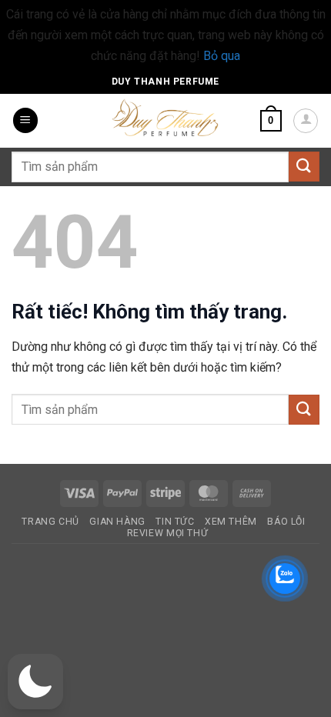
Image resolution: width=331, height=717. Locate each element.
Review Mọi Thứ (168, 533)
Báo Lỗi (286, 521)
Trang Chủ (50, 521)
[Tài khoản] (305, 120)
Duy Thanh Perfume (165, 81)
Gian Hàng (117, 521)
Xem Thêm (231, 521)
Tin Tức (174, 521)
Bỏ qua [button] (221, 55)
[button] (25, 120)
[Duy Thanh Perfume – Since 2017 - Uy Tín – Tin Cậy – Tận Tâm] (165, 116)
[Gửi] (304, 167)
